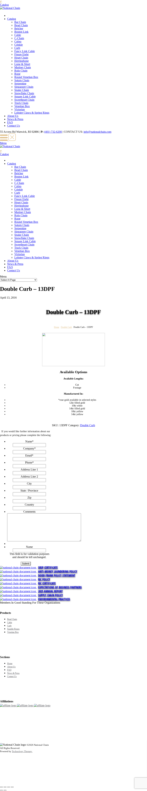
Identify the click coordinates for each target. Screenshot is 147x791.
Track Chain (21, 102)
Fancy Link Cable (24, 51)
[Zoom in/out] (12, 787)
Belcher (18, 28)
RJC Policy (44, 579)
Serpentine (20, 83)
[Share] (5, 787)
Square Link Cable (25, 96)
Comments (29, 511)
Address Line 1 (29, 469)
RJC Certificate (47, 583)
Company (29, 448)
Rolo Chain (20, 70)
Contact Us (13, 125)
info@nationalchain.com (97, 131)
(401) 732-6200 (53, 131)
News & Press (15, 119)
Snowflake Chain (24, 93)
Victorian (19, 109)
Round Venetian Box (26, 77)
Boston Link (21, 31)
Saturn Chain (21, 80)
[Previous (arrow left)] (1, 790)
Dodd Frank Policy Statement (56, 575)
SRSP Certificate (48, 567)
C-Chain (19, 38)
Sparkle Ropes (13, 629)
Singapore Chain (23, 86)
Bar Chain (20, 22)
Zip (29, 497)
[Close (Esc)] (1, 787)
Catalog (11, 18)
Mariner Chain (22, 67)
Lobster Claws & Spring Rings (31, 112)
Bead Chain (21, 25)
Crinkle (18, 44)
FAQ (10, 122)
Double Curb (66, 327)
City (29, 483)
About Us (12, 115)
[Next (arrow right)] (5, 790)
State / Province (29, 490)
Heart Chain (21, 57)
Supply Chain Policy (50, 595)
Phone (29, 462)
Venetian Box (22, 106)
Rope (17, 73)
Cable (17, 35)
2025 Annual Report (50, 591)
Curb (17, 47)
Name (29, 441)
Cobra (17, 41)
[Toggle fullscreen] (8, 787)
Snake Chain (21, 90)
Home (56, 327)
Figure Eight (21, 54)
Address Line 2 (29, 476)
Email (29, 455)
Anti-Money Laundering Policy (57, 571)
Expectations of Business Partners (60, 587)
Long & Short (22, 64)
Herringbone (21, 60)
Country (29, 504)
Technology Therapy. (22, 751)
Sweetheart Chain (24, 99)
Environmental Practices (54, 599)
